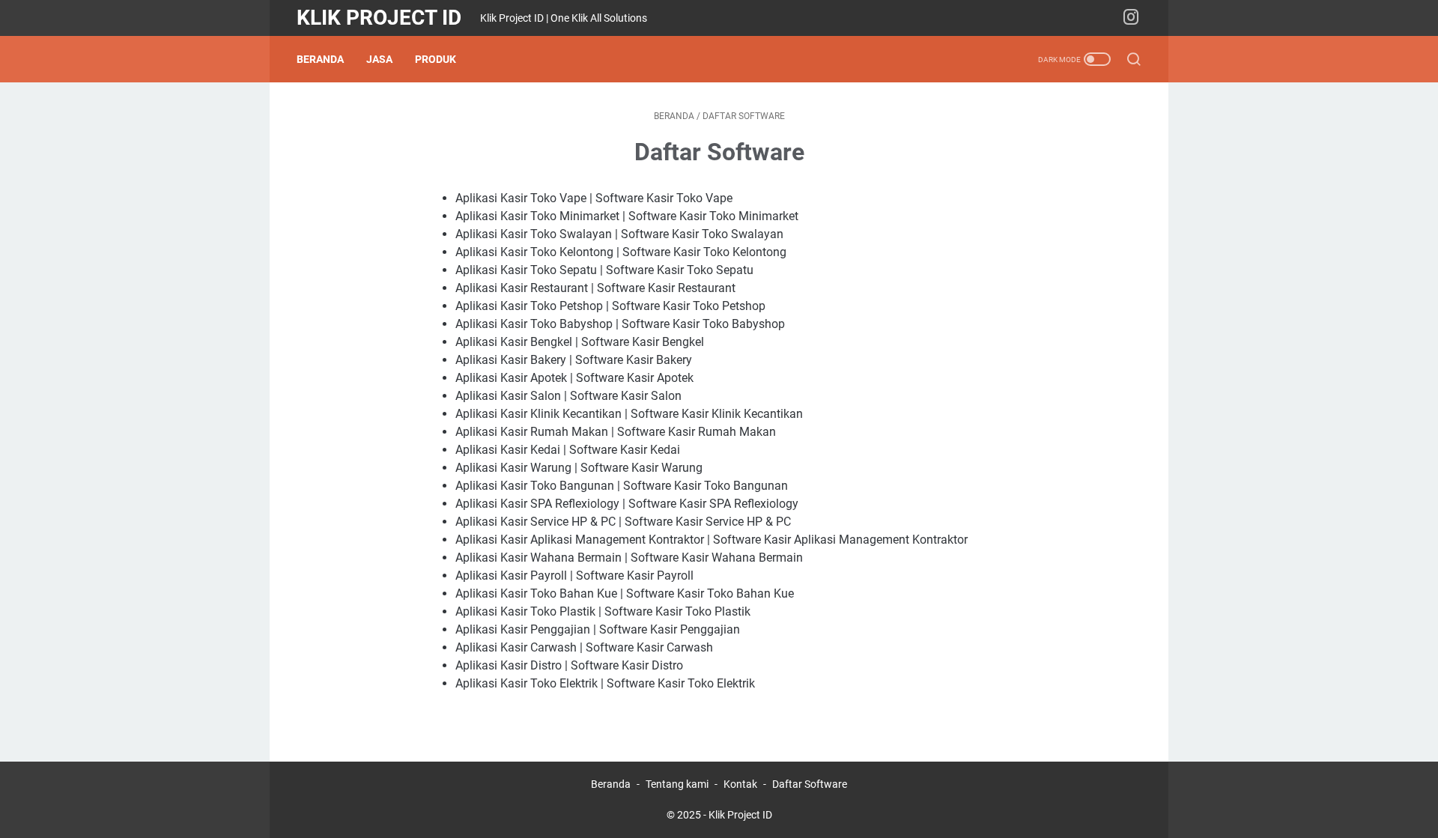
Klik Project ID (379, 17)
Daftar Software (809, 784)
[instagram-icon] (1130, 18)
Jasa (379, 59)
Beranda (320, 59)
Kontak (740, 784)
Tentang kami (677, 784)
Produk (435, 59)
